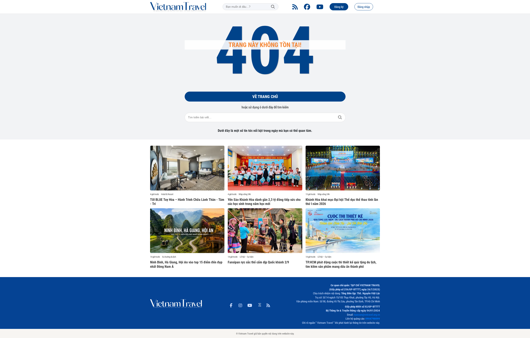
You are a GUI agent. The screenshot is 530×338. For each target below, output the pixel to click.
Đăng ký (338, 7)
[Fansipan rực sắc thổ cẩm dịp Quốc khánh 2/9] (265, 230)
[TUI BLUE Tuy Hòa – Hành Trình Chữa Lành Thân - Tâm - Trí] (187, 168)
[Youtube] (319, 7)
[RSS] (295, 7)
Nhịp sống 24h (245, 194)
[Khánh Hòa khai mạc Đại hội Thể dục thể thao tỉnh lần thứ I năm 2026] (343, 168)
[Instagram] (240, 304)
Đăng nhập (364, 7)
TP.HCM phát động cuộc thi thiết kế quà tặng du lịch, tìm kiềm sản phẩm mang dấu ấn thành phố (341, 264)
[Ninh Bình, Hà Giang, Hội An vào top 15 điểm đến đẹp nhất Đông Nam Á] (187, 230)
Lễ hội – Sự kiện (246, 256)
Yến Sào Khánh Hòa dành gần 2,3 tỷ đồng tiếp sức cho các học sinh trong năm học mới (264, 202)
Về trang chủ (265, 96)
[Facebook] (307, 7)
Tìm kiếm (273, 6)
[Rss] (268, 304)
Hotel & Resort (167, 194)
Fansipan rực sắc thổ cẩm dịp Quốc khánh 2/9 (258, 262)
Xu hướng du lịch (169, 256)
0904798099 (372, 318)
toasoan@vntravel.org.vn (367, 314)
